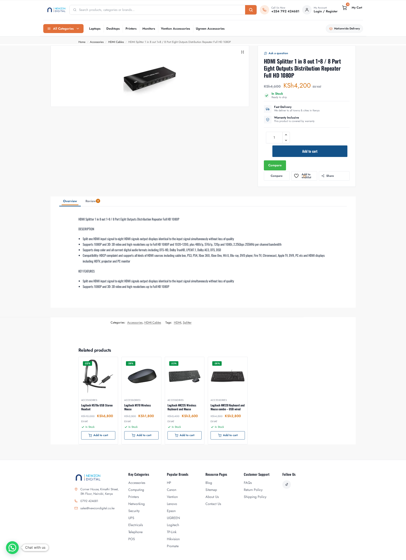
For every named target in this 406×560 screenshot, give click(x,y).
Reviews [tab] (92, 201)
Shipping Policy (255, 496)
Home (81, 42)
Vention (172, 496)
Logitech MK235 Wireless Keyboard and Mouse (182, 407)
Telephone (135, 532)
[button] (352, 7)
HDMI (177, 322)
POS (131, 539)
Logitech (173, 524)
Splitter (187, 322)
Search (251, 10)
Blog (208, 482)
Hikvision (173, 539)
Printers (131, 28)
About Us (212, 496)
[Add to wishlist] (109, 362)
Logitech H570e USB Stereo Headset (97, 407)
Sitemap (211, 489)
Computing (136, 489)
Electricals (135, 524)
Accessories (97, 42)
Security (134, 510)
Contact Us (213, 503)
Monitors (148, 28)
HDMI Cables (116, 42)
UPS (131, 517)
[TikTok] (286, 484)
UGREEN (173, 517)
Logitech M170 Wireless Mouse (137, 407)
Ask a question (278, 53)
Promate (173, 546)
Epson (171, 510)
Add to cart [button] (100, 435)
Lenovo (172, 503)
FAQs (248, 482)
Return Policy (253, 489)
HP (169, 482)
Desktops (113, 28)
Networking (136, 503)
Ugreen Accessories (210, 28)
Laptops (95, 28)
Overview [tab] (70, 201)
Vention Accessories (175, 28)
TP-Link (171, 532)
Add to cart (309, 151)
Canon (171, 489)
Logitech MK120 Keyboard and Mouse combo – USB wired (228, 407)
